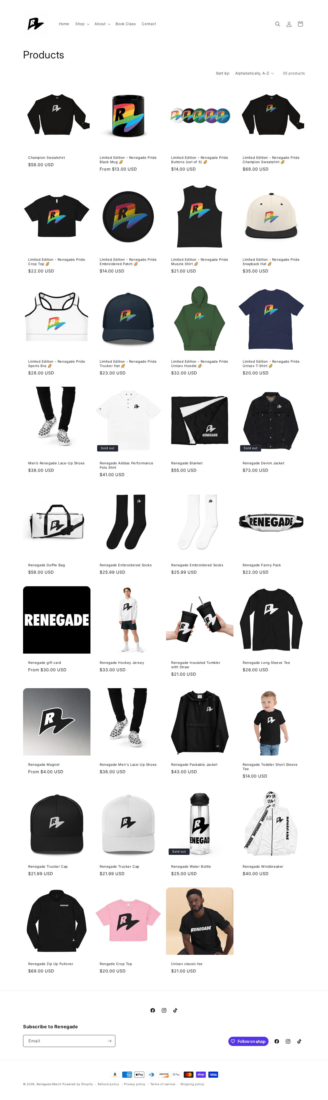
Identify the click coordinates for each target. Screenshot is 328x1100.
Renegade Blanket (187, 463)
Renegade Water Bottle (191, 866)
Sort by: (223, 73)
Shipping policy (192, 1084)
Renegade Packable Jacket (194, 764)
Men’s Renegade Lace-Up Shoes (56, 463)
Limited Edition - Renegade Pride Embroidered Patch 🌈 (128, 261)
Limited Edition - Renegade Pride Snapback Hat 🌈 (271, 261)
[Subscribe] (109, 1041)
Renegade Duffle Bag (46, 565)
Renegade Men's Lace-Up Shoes (128, 764)
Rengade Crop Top (116, 964)
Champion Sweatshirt (46, 157)
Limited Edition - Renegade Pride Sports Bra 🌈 (56, 363)
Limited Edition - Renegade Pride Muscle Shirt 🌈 (199, 261)
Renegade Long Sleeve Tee (266, 663)
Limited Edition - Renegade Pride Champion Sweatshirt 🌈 (271, 159)
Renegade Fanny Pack (262, 565)
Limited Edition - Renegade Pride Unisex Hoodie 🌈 (199, 363)
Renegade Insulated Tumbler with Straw (196, 665)
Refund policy (108, 1084)
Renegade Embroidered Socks (126, 565)
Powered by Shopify (78, 1084)
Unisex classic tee (187, 964)
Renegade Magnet (44, 764)
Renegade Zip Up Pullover (50, 964)
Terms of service (162, 1084)
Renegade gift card (44, 663)
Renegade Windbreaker (263, 866)
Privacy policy (134, 1084)
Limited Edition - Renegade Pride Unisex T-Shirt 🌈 (271, 363)
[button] (81, 23)
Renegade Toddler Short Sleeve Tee (270, 766)
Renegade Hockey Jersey (122, 663)
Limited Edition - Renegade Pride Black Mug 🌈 (128, 159)
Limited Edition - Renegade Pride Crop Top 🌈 (56, 261)
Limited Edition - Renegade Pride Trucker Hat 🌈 (128, 363)
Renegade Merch (49, 1084)
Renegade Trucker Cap (48, 866)
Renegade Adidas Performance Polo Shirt (126, 465)
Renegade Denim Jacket (263, 463)
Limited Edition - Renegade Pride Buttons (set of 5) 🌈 (199, 159)
